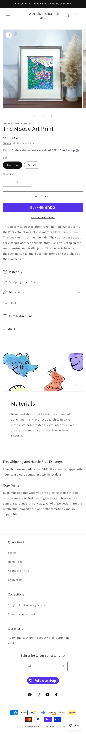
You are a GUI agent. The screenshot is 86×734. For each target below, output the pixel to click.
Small (32, 165)
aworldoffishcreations (36, 726)
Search (12, 552)
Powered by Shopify (59, 726)
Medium (12, 165)
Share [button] (11, 328)
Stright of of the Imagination (26, 605)
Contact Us (15, 580)
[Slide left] (34, 116)
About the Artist (18, 570)
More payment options (43, 216)
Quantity (8, 174)
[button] (8, 15)
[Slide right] (51, 116)
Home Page (15, 561)
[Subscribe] (63, 666)
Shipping (7, 143)
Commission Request (21, 614)
